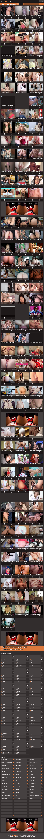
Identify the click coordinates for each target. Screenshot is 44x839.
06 (13, 647)
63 (24, 647)
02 (5, 647)
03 (7, 647)
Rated (33, 4)
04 (9, 647)
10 (20, 647)
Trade (11, 836)
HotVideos (5, 1)
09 (18, 647)
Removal (16, 836)
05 (11, 647)
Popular (21, 4)
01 (3, 647)
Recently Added (27, 4)
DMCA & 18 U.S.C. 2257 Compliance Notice (27, 836)
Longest (36, 4)
